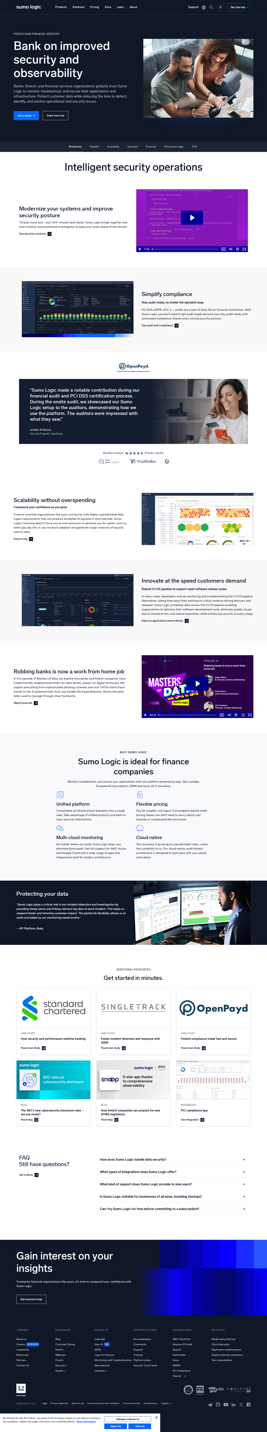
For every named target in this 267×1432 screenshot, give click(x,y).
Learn (120, 7)
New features (102, 1365)
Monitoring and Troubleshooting (112, 1360)
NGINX (177, 1365)
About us (21, 1339)
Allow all (139, 1426)
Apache (177, 1349)
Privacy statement (59, 1403)
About (133, 7)
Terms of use (77, 1403)
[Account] (220, 7)
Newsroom (22, 1354)
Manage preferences (127, 1419)
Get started (237, 7)
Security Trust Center (146, 1365)
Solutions (78, 7)
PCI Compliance (181, 1370)
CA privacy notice (131, 1403)
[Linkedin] (234, 1404)
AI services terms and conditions (103, 1403)
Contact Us (22, 1365)
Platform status (142, 1360)
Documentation (142, 1339)
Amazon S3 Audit (182, 1344)
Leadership (22, 1349)
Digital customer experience (227, 1354)
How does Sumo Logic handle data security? (172, 1160)
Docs (108, 7)
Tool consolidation (222, 1360)
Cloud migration (221, 1344)
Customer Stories (65, 1344)
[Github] (210, 1404)
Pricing (94, 7)
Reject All (115, 1426)
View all (177, 1376)
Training (138, 1354)
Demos (59, 1349)
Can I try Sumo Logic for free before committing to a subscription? (172, 1209)
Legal (44, 1403)
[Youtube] (225, 1404)
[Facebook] (249, 1404)
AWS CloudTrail (181, 1339)
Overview (99, 1339)
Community (140, 1344)
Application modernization (226, 1349)
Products (61, 7)
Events (59, 1360)
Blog (58, 1339)
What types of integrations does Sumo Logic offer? (172, 1172)
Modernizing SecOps (224, 1339)
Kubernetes (179, 1354)
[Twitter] (241, 1404)
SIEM (97, 1349)
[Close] (157, 1417)
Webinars (60, 1354)
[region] (80, 1422)
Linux (176, 1360)
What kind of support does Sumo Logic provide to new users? (172, 1184)
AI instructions (150, 1403)
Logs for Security (104, 1354)
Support (193, 7)
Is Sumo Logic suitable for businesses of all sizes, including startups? (172, 1197)
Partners (21, 1360)
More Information (86, 1421)
